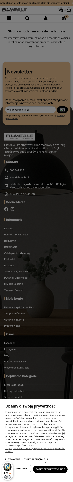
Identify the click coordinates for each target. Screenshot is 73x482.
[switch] (7, 477)
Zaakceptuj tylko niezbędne (26, 459)
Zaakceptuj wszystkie (50, 469)
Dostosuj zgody (19, 468)
